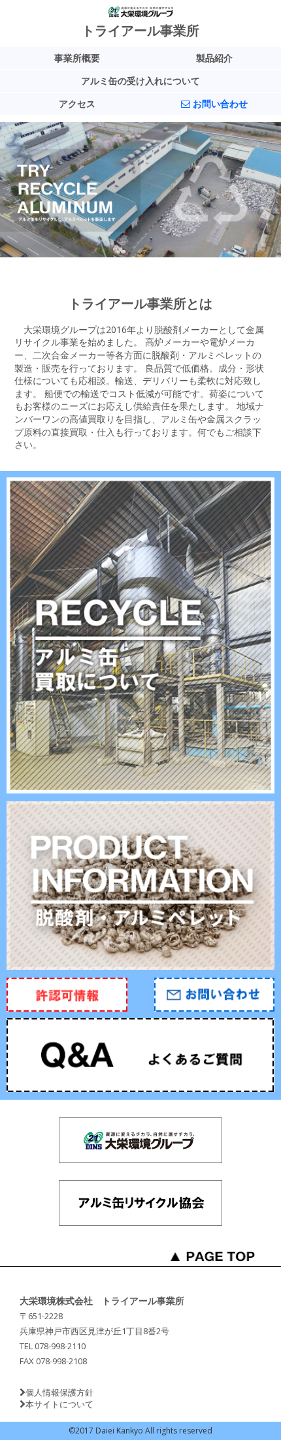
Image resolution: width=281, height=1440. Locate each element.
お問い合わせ (219, 103)
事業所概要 (77, 58)
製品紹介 (214, 58)
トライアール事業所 (140, 30)
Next (10, 190)
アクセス (77, 103)
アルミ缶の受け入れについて (140, 81)
